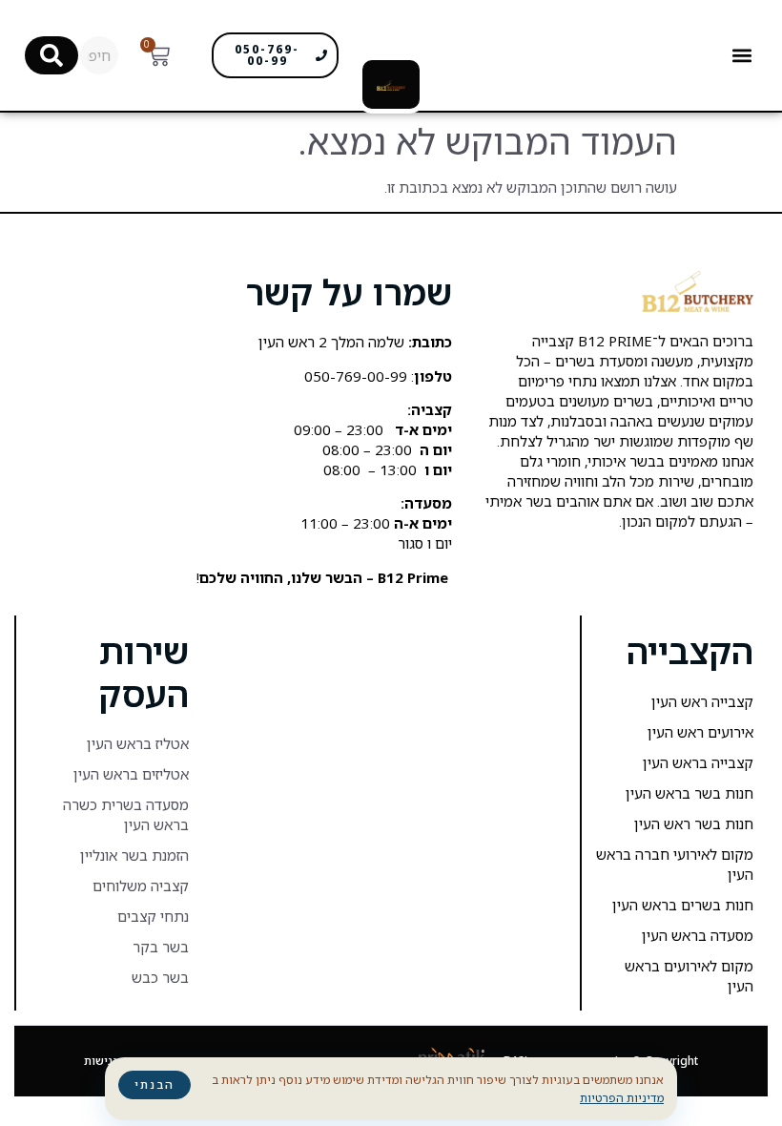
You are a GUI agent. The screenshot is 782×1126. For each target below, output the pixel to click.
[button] (741, 56)
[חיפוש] (51, 55)
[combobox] (99, 55)
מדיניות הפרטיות (622, 1098)
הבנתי (154, 1084)
